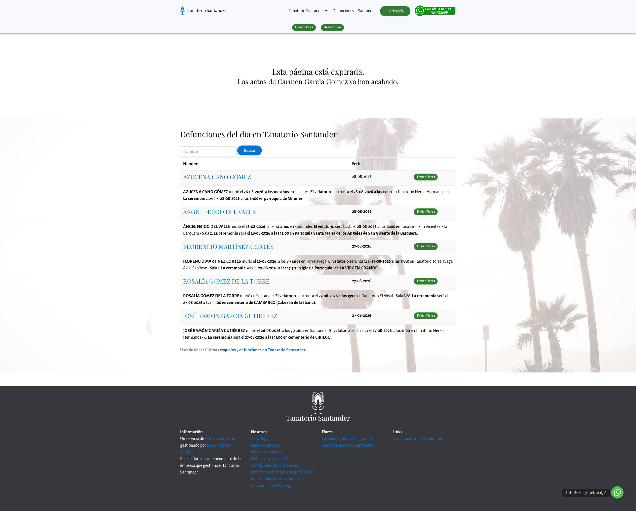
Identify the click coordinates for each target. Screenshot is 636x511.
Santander (367, 11)
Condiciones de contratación (275, 465)
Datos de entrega (265, 445)
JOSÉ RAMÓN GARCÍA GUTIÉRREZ (230, 316)
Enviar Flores (304, 27)
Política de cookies (266, 452)
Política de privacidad (269, 459)
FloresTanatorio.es (220, 439)
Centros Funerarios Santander (347, 445)
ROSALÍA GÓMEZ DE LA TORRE (226, 281)
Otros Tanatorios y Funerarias (418, 439)
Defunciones (343, 11)
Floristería (395, 11)
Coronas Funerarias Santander (347, 439)
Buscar (249, 150)
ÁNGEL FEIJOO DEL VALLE (219, 212)
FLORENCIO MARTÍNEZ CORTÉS (228, 246)
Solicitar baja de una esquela (275, 479)
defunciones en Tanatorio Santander (272, 350)
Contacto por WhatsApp (271, 485)
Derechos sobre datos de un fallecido (282, 472)
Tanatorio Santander (207, 10)
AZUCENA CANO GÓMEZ (217, 177)
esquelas (228, 350)
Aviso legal (260, 439)
